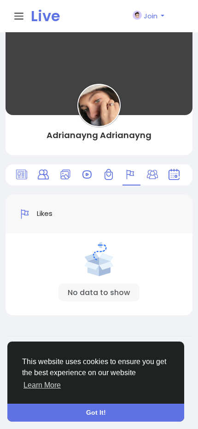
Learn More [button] (42, 385)
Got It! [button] (96, 412)
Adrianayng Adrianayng (99, 135)
